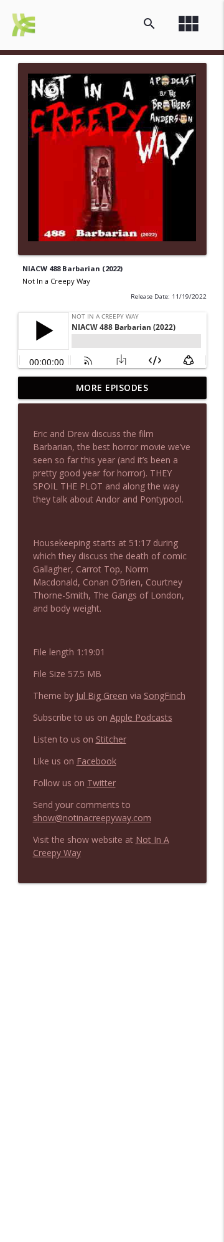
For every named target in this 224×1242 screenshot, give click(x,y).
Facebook (96, 761)
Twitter (101, 783)
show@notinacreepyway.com (92, 818)
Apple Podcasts (141, 717)
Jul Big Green (102, 695)
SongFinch (164, 695)
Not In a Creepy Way (56, 281)
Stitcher (111, 739)
